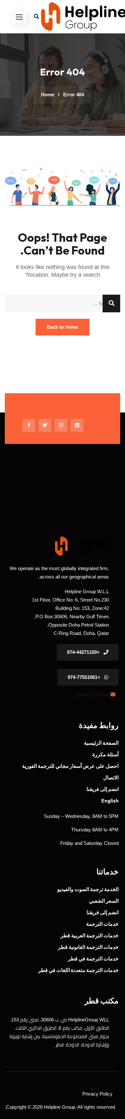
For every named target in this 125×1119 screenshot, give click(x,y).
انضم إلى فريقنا (103, 789)
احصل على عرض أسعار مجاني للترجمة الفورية (70, 765)
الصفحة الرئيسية (101, 742)
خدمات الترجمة (102, 923)
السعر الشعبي (104, 900)
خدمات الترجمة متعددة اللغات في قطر (78, 970)
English (110, 800)
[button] (19, 16)
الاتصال (111, 777)
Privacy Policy (97, 1094)
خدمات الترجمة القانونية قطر (88, 947)
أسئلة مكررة (105, 754)
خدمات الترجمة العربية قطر (90, 935)
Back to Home (62, 327)
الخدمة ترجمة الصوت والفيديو (88, 889)
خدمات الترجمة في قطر (93, 958)
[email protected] (93, 694)
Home (47, 94)
